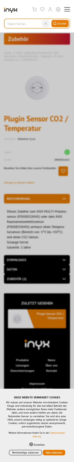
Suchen (61, 23)
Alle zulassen (54, 452)
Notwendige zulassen (25, 452)
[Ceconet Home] (10, 11)
